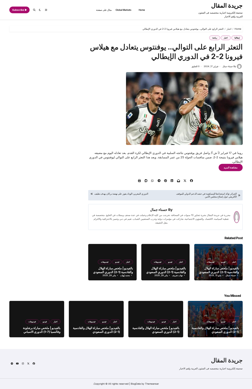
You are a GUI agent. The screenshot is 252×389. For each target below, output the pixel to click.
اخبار (226, 38)
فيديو (223, 262)
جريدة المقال (227, 5)
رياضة (214, 38)
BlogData (136, 383)
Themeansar (152, 383)
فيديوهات (210, 262)
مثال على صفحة (104, 9)
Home (142, 9)
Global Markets (123, 9)
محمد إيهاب (125, 275)
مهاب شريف (177, 275)
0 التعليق (196, 66)
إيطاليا (237, 38)
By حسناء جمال (229, 66)
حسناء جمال (158, 210)
